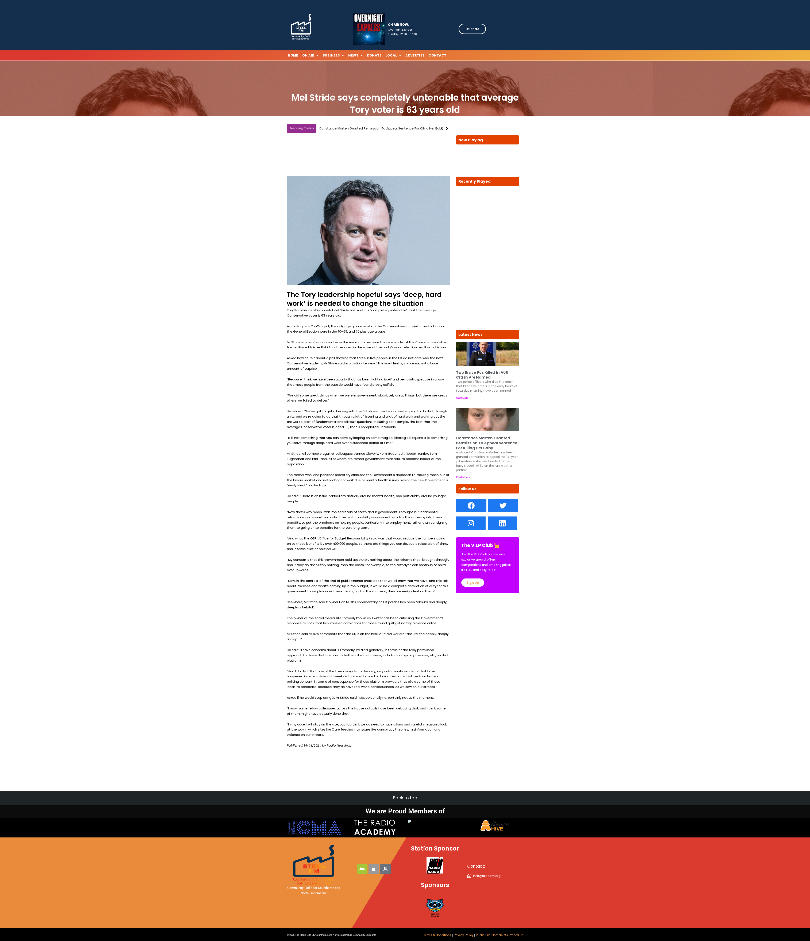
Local (391, 55)
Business (331, 55)
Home (293, 55)
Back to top (405, 798)
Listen (470, 29)
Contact (437, 55)
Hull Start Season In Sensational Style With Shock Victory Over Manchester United (382, 128)
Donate (374, 55)
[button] (447, 128)
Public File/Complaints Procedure (499, 935)
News (353, 55)
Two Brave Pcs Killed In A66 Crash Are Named (482, 375)
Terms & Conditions (437, 935)
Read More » (463, 397)
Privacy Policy (464, 935)
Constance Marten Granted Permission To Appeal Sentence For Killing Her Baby (486, 442)
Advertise (414, 55)
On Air (308, 55)
